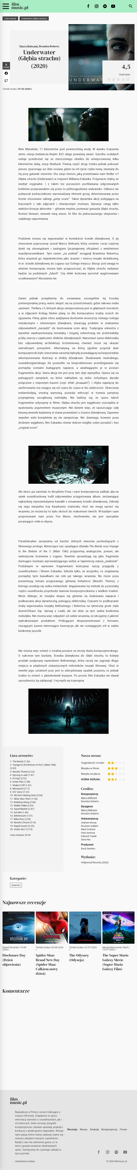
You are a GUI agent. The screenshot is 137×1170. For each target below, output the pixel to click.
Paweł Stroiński (11, 947)
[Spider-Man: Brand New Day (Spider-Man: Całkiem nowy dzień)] (52, 928)
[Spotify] (105, 6)
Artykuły (94, 1129)
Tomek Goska (10, 88)
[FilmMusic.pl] (20, 6)
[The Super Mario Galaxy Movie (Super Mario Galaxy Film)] (118, 928)
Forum (123, 1129)
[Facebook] (88, 6)
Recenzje (72, 1129)
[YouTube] (113, 6)
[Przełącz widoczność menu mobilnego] (6, 6)
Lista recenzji (10, 18)
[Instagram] (96, 6)
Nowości (16, 885)
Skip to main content (4, 3)
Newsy (83, 1129)
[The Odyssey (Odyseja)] (85, 928)
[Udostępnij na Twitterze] (6, 80)
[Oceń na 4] (123, 79)
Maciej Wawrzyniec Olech (115, 947)
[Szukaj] (130, 6)
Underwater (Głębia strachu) (34, 18)
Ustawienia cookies (25, 1161)
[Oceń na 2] (113, 79)
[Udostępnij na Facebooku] (6, 73)
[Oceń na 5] (127, 79)
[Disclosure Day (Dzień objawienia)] (19, 928)
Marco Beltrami (28, 46)
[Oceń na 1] (109, 79)
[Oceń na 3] (118, 79)
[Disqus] (68, 1042)
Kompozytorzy (109, 1129)
